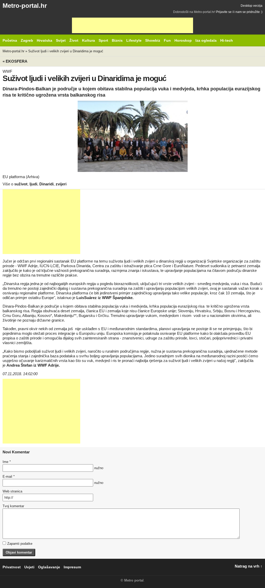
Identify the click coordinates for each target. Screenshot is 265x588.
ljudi (33, 184)
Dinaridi (46, 184)
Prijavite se (224, 12)
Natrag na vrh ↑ (248, 566)
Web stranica (12, 491)
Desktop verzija (251, 6)
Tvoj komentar (13, 506)
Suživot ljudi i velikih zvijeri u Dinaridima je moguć (65, 51)
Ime (7, 462)
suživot (20, 184)
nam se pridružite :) (248, 12)
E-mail (8, 476)
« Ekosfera (15, 61)
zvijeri (61, 184)
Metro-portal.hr (25, 5)
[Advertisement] (132, 25)
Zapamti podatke (19, 544)
